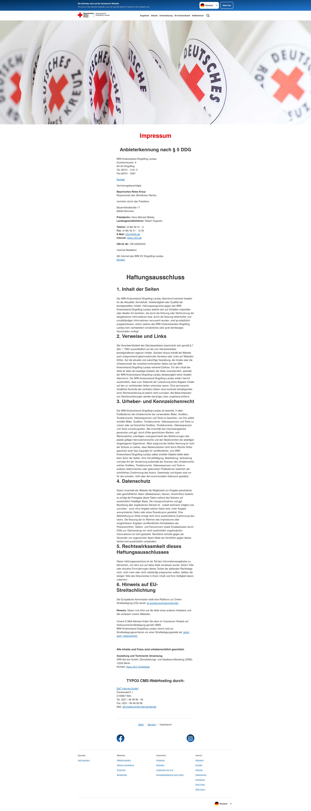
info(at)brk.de (132, 234)
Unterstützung (166, 15)
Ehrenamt (121, 770)
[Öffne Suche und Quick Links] (208, 16)
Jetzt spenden (84, 760)
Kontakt (121, 179)
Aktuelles (160, 765)
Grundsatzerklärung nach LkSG (169, 774)
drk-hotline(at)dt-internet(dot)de (139, 706)
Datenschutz (200, 774)
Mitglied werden (124, 760)
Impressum (200, 779)
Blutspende (122, 774)
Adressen (199, 760)
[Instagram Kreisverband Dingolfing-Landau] (190, 738)
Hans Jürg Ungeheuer (138, 666)
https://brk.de (134, 237)
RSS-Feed (200, 784)
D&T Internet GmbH (127, 688)
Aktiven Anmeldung (125, 765)
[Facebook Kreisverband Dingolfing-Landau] (120, 738)
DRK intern (200, 789)
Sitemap (199, 770)
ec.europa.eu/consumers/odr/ (163, 603)
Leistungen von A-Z (164, 770)
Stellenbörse (198, 15)
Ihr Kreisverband (182, 15)
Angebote (144, 15)
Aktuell (154, 15)
